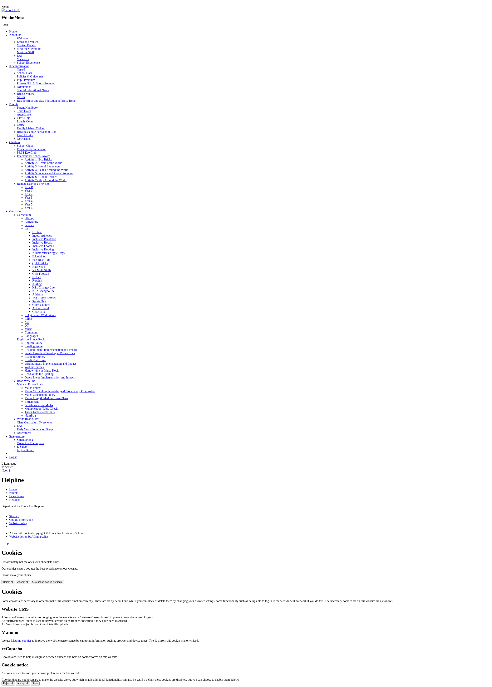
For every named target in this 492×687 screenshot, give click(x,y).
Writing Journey (34, 367)
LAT (20, 55)
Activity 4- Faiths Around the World (46, 169)
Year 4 (28, 201)
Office (21, 124)
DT (27, 325)
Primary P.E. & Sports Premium (36, 83)
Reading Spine (33, 346)
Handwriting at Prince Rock (42, 370)
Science (29, 225)
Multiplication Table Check (41, 408)
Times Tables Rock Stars (40, 412)
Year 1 (28, 190)
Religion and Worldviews (40, 315)
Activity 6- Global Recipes (41, 176)
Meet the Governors (29, 48)
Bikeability (39, 256)
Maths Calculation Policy (40, 394)
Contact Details (26, 45)
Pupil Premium (26, 80)
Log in (13, 457)
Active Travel (40, 308)
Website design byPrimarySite (28, 536)
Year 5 (28, 204)
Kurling (37, 284)
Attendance (24, 114)
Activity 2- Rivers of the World (43, 163)
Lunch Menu (25, 121)
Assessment (24, 432)
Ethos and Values (27, 41)
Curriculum (16, 211)
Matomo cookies (21, 640)
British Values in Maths (39, 405)
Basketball (38, 266)
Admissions (24, 86)
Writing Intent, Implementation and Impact (50, 363)
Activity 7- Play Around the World (45, 180)
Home (13, 31)
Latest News (16, 496)
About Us (15, 35)
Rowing (37, 280)
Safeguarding (17, 436)
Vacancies (23, 59)
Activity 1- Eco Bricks (38, 159)
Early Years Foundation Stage (35, 429)
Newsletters (24, 138)
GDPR (21, 97)
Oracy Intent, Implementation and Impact (49, 377)
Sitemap (14, 516)
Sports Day (39, 301)
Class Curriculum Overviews (34, 422)
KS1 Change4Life (43, 287)
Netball (36, 277)
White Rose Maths (28, 419)
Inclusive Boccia (42, 242)
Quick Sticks (40, 263)
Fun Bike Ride (41, 259)
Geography (31, 221)
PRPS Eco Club (27, 152)
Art (27, 322)
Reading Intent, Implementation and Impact (51, 349)
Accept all (22, 582)
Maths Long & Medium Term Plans (46, 398)
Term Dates (24, 111)
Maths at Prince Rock (30, 384)
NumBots (30, 415)
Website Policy (18, 523)
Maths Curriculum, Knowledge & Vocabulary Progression (60, 391)
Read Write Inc (26, 381)
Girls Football (40, 273)
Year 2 (28, 194)
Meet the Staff (25, 52)
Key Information (19, 66)
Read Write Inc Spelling (39, 374)
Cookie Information (21, 519)
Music (28, 329)
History (29, 218)
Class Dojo (23, 118)
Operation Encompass (30, 443)
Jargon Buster (25, 450)
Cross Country (41, 304)
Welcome (22, 38)
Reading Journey (35, 356)
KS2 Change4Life (43, 291)
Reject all (8, 582)
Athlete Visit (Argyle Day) (48, 253)
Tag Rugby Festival (44, 297)
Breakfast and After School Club (37, 131)
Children (14, 142)
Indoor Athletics (42, 235)
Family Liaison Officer (31, 128)
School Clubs (25, 145)
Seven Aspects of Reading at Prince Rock (50, 353)
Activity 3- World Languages (42, 166)
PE (26, 228)
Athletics (37, 294)
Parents (13, 104)
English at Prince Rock (31, 339)
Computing (31, 332)
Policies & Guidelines (30, 76)
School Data (24, 73)
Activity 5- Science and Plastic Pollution (49, 173)
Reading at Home (35, 360)
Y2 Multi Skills (41, 270)
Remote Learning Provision (33, 183)
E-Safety (22, 446)
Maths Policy (33, 387)
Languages (31, 336)
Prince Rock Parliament (31, 149)
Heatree (37, 232)
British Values (25, 93)
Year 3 (28, 197)
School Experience (28, 62)
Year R (29, 187)
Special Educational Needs (33, 90)
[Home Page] (11, 10)
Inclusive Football (43, 246)
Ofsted (21, 69)
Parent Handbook (27, 107)
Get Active (38, 311)
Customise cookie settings (47, 582)
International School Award (33, 156)
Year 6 (28, 208)
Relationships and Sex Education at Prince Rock (46, 100)
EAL (20, 426)
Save (35, 683)
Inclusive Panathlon (44, 239)
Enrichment (32, 401)
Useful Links (25, 135)
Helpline (14, 499)
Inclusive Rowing (43, 249)
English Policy (33, 342)
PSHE (28, 318)
